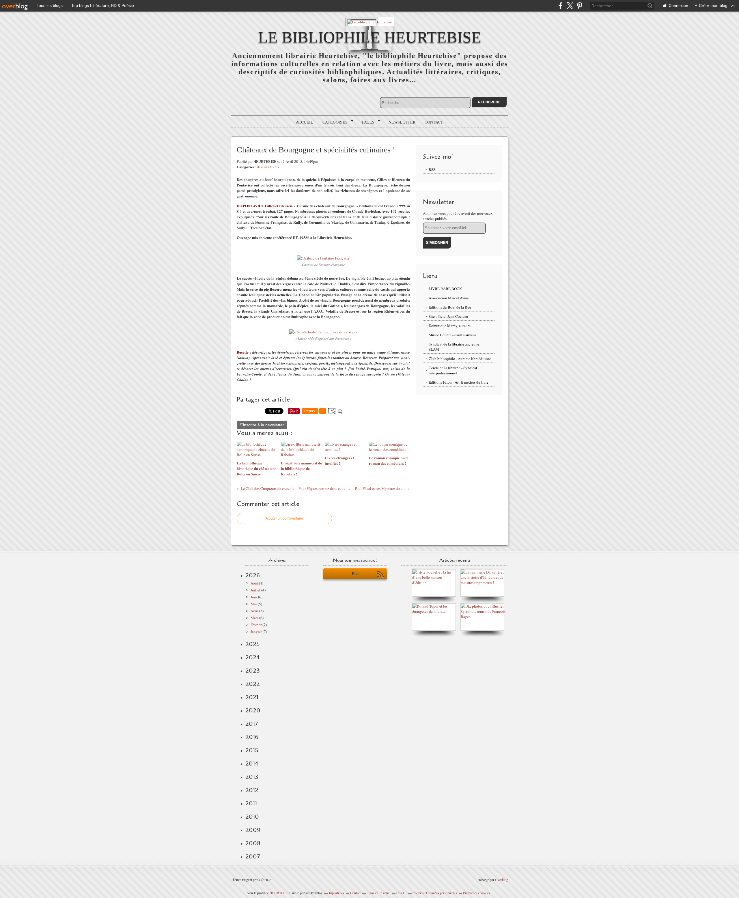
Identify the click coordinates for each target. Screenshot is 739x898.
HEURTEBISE (280, 892)
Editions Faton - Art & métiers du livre (458, 382)
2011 (251, 803)
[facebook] (560, 5)
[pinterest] (579, 5)
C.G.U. (401, 892)
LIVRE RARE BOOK (445, 288)
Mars (254, 617)
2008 (252, 843)
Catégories (333, 122)
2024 (252, 657)
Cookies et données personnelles (435, 892)
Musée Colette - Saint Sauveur (452, 334)
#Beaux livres (268, 166)
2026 (252, 575)
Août (254, 583)
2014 (251, 763)
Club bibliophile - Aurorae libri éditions (460, 358)
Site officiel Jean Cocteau (448, 316)
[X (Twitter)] (570, 5)
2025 (252, 644)
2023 (252, 670)
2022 (252, 683)
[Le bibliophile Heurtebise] (369, 21)
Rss (355, 574)
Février (256, 624)
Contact (434, 122)
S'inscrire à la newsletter (262, 425)
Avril (254, 610)
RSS (432, 169)
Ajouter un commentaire (284, 518)
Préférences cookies (476, 892)
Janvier (256, 631)
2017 (251, 723)
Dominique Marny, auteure (450, 325)
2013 (251, 776)
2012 (251, 790)
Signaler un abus (378, 892)
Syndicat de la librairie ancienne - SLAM (455, 346)
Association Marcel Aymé (449, 297)
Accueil (304, 122)
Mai (254, 603)
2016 (251, 736)
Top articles (336, 892)
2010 (252, 816)
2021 (251, 697)
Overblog (501, 879)
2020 (252, 710)
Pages (366, 122)
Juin (254, 597)
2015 (251, 750)
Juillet (255, 590)
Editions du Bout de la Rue (450, 307)
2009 (252, 829)
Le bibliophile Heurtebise (369, 37)
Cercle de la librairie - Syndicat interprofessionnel (453, 370)
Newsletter (402, 122)
